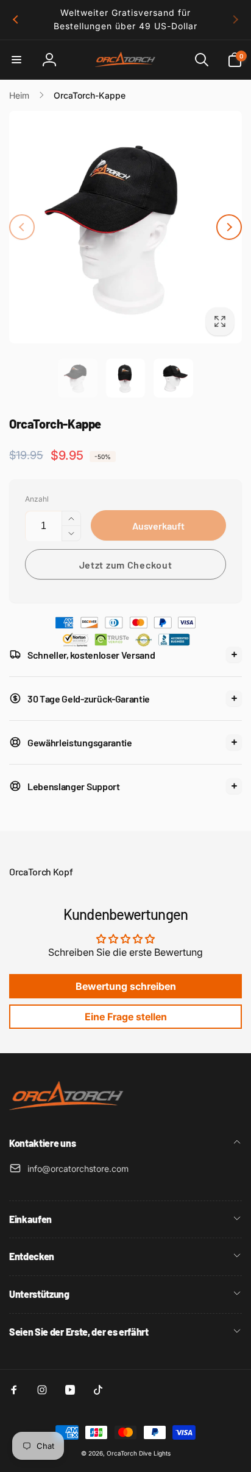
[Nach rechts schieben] (235, 19)
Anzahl (37, 499)
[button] (16, 59)
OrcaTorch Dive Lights (139, 1453)
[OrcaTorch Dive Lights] (70, 1111)
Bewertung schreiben (126, 986)
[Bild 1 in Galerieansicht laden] (77, 378)
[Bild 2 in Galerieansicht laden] (125, 378)
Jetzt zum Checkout (125, 564)
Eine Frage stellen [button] (126, 1017)
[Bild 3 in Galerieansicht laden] (173, 378)
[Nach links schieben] (16, 19)
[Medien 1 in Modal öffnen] (125, 227)
